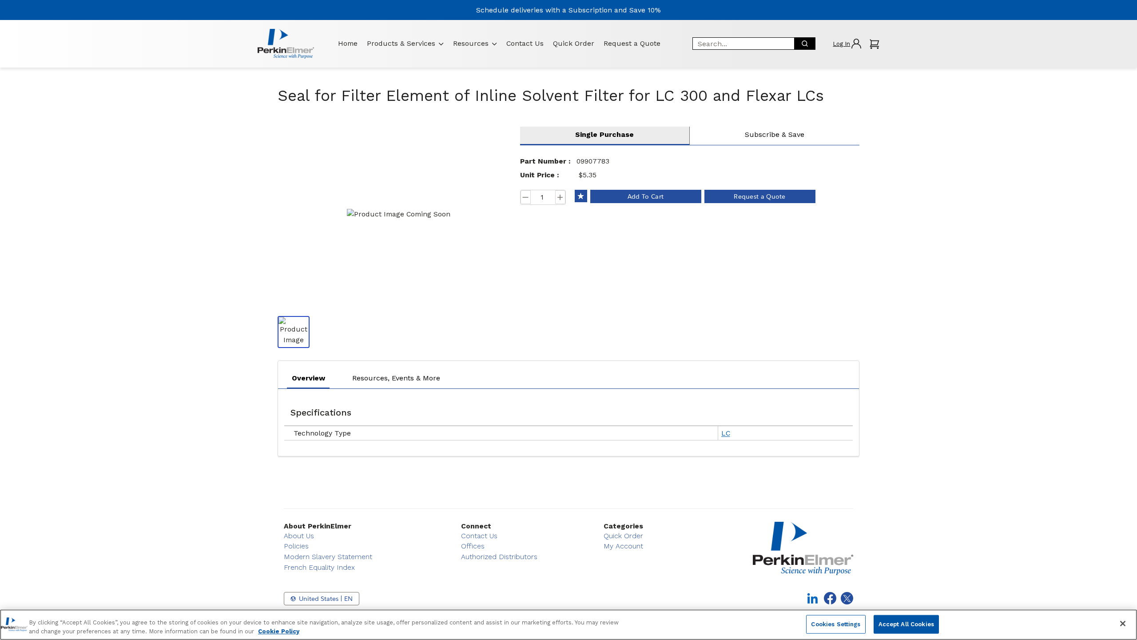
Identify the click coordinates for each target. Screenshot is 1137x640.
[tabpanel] (568, 420)
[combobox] (740, 43)
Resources (471, 43)
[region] (568, 624)
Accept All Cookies (906, 624)
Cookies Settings (835, 624)
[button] (847, 43)
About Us (299, 536)
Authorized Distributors (499, 556)
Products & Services (401, 43)
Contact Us (525, 43)
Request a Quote (632, 43)
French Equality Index (319, 567)
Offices (473, 546)
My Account (623, 546)
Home (348, 43)
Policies (296, 546)
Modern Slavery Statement (328, 556)
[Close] (1123, 623)
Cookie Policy (278, 631)
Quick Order (573, 43)
